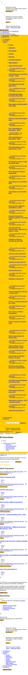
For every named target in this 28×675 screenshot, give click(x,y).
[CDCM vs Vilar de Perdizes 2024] (18, 114)
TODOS (2, 454)
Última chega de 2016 (7, 477)
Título (7, 450)
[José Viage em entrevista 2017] (18, 187)
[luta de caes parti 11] (12, 484)
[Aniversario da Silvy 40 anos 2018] (18, 386)
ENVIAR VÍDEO (4, 30)
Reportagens (13, 63)
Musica (11, 54)
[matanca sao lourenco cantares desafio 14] (12, 535)
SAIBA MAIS (4, 592)
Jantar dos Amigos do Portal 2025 (16, 336)
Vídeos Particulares (15, 66)
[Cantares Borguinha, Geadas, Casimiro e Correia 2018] (18, 211)
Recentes (8, 444)
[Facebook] (3, 1)
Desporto (12, 48)
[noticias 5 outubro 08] (18, 274)
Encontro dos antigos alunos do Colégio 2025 (17, 366)
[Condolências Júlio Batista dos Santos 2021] (18, 376)
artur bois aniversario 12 (8, 569)
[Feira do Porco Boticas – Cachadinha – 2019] (18, 201)
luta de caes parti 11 (7, 489)
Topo (1, 620)
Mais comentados (11, 446)
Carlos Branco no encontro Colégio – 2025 (18, 75)
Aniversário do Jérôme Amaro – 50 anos (16, 356)
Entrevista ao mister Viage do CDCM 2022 (18, 162)
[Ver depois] (3, 3)
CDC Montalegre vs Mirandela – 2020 (15, 129)
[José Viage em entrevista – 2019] (18, 177)
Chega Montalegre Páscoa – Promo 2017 (18, 292)
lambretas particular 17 (17, 410)
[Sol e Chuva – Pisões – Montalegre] (18, 307)
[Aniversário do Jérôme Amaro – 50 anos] (18, 351)
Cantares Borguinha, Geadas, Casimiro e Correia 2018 (18, 217)
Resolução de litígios (9, 608)
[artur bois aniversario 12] (12, 563)
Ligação (22, 600)
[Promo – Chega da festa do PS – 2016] (18, 297)
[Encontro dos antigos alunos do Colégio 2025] (18, 361)
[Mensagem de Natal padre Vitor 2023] (18, 100)
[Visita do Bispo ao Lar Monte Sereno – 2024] (18, 341)
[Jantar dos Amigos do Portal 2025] (18, 331)
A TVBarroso (6, 39)
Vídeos (5, 42)
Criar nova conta (15, 27)
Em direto (6, 40)
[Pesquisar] (3, 421)
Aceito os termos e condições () (13, 600)
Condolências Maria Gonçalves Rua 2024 (16, 95)
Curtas (11, 45)
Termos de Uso (7, 607)
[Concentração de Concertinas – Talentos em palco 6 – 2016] (18, 223)
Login (7, 27)
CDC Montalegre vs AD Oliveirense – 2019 (17, 148)
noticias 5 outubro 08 (16, 279)
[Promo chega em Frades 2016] (18, 317)
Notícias (11, 57)
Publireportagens (15, 60)
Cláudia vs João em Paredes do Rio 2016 (16, 240)
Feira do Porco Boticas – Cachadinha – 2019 (17, 206)
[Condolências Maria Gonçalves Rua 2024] (18, 90)
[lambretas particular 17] (18, 406)
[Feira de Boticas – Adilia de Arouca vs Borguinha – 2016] (12, 521)
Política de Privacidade (9, 605)
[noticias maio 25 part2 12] (18, 249)
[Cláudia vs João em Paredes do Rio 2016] (18, 235)
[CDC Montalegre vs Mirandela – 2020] (18, 124)
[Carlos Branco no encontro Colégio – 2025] (18, 70)
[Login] (3, 23)
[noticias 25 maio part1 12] (18, 258)
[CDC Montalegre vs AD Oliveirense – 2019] (18, 143)
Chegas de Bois (7, 417)
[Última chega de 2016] (11, 471)
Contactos (6, 419)
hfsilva (2, 480)
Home (2, 433)
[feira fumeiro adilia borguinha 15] (12, 496)
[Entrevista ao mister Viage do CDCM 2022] (18, 157)
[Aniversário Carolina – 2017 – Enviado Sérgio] (18, 396)
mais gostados (10, 448)
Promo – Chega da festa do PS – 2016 (13, 514)
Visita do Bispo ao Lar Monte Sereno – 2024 (16, 346)
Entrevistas (12, 51)
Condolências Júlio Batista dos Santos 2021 (18, 381)
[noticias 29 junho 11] (18, 266)
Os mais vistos (10, 447)
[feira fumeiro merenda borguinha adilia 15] (12, 549)
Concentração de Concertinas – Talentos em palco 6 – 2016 (18, 229)
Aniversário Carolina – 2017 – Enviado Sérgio (18, 401)
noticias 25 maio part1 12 (17, 262)
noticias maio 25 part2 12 (17, 253)
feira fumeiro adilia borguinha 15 (11, 502)
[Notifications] (3, 12)
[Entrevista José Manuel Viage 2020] (18, 167)
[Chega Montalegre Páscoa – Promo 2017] (18, 287)
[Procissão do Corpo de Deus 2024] (18, 80)
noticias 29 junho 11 (15, 270)
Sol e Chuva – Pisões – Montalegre (16, 312)
